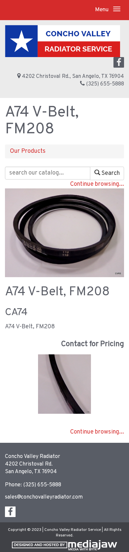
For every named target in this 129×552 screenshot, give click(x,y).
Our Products (28, 151)
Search (110, 173)
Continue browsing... (97, 184)
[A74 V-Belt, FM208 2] (64, 384)
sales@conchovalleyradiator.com (44, 497)
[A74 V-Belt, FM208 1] (64, 233)
